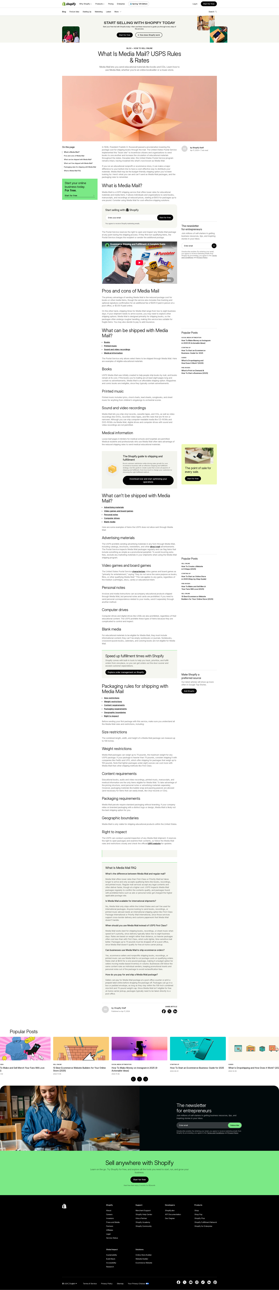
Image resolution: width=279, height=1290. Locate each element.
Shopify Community (144, 1226)
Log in (195, 4)
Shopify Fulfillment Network (205, 1222)
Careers (109, 1214)
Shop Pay (198, 1214)
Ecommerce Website (144, 1263)
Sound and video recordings (117, 349)
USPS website (154, 843)
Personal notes (111, 514)
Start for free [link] (165, 217)
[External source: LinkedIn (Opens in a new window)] (209, 1282)
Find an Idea (74, 12)
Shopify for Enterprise (203, 1226)
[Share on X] (169, 1011)
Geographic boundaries (115, 712)
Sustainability (111, 1255)
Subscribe (234, 1125)
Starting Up (87, 12)
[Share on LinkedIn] (175, 1011)
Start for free (208, 4)
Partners (109, 1226)
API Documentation (173, 1214)
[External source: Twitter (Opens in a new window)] (184, 1282)
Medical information (113, 353)
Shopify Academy (143, 1222)
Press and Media (113, 1222)
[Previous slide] (133, 1079)
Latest (108, 12)
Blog (64, 12)
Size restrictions (111, 698)
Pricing (110, 4)
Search (211, 12)
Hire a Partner (141, 1218)
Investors (110, 1218)
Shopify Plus (199, 1218)
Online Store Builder (144, 1255)
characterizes (138, 571)
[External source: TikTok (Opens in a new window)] (203, 1282)
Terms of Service (90, 1283)
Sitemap (120, 1283)
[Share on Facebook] (164, 1011)
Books (107, 342)
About (108, 1210)
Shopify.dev (170, 1210)
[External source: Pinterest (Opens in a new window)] (215, 1282)
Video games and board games (118, 511)
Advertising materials (114, 507)
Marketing (99, 12)
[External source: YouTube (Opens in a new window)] (190, 1282)
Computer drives (112, 518)
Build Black (110, 1259)
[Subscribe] (214, 245)
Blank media (109, 522)
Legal (108, 1234)
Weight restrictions (113, 701)
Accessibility (111, 1263)
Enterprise (121, 4)
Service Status (112, 1238)
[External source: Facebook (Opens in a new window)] (178, 1282)
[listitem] (139, 1054)
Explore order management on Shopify (126, 672)
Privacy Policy (202, 257)
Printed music (110, 346)
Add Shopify (189, 691)
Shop (196, 1210)
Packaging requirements (115, 709)
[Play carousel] (139, 1079)
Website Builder (142, 1259)
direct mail (155, 546)
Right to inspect (111, 716)
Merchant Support (143, 1210)
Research (110, 1267)
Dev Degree (170, 1218)
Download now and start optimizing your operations (148, 480)
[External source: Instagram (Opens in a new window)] (197, 1282)
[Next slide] (145, 1079)
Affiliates (109, 1230)
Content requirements (114, 705)
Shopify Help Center (144, 1214)
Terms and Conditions (215, 1133)
